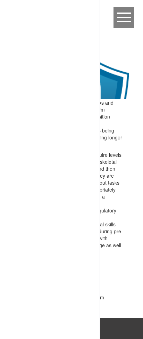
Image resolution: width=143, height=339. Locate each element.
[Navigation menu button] (123, 17)
